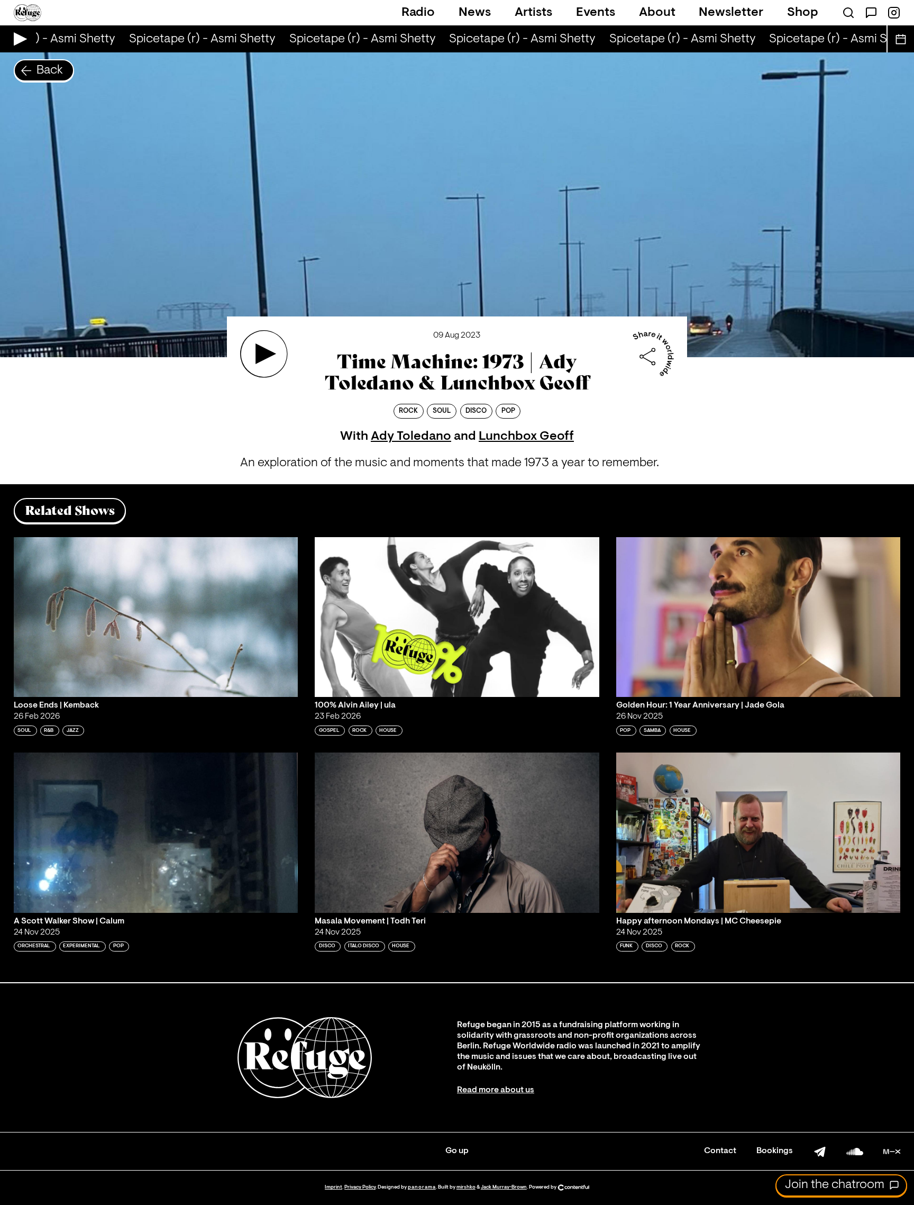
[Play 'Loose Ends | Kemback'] (156, 617)
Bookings (774, 1151)
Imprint (333, 1187)
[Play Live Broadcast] (17, 38)
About (657, 12)
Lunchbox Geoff (526, 436)
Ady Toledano (411, 436)
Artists (533, 12)
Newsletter (731, 12)
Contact (720, 1151)
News (475, 12)
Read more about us (495, 1090)
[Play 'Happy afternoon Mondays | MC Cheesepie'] (758, 832)
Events (595, 12)
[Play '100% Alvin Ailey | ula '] (457, 617)
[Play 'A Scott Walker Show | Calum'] (156, 832)
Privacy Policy (360, 1187)
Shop (802, 12)
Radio (418, 12)
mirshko (466, 1187)
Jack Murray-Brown (504, 1187)
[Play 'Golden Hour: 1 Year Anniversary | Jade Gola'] (758, 617)
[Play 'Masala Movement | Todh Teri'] (457, 832)
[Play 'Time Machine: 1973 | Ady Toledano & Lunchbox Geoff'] (264, 354)
